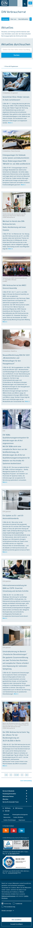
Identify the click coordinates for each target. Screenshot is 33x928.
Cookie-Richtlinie (18, 817)
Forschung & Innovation (9, 793)
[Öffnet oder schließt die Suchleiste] (25, 3)
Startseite (6, 814)
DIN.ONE (7, 811)
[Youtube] (14, 830)
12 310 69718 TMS (12, 873)
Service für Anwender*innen (11, 802)
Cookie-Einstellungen (10, 820)
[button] (9, 910)
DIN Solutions (19, 808)
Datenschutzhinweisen (8, 896)
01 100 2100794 (12, 853)
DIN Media (7, 808)
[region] (16, 898)
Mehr (10, 122)
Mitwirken (5, 799)
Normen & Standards (8, 791)
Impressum (22, 820)
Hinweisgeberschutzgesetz (20, 814)
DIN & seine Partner (8, 796)
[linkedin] (21, 830)
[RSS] (6, 830)
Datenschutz (7, 817)
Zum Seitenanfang (26, 780)
